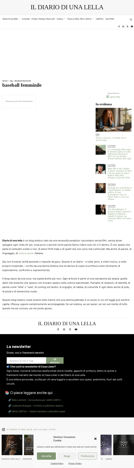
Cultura (112, 146)
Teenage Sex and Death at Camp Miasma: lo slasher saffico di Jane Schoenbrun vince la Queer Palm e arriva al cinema (120, 193)
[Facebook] (119, 27)
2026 (98, 134)
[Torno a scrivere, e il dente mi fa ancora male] (114, 119)
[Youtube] (132, 27)
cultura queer (26, 253)
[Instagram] (123, 27)
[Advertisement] (67, 53)
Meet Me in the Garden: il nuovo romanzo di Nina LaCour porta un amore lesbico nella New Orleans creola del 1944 (120, 173)
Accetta (46, 456)
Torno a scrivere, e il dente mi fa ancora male (111, 139)
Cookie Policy (57, 463)
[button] (95, 438)
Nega (67, 456)
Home (5, 81)
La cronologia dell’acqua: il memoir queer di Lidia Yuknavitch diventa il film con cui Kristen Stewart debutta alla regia (119, 154)
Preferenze (87, 456)
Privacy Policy (75, 463)
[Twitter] (127, 27)
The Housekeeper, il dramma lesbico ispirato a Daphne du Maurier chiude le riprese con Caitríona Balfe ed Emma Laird (119, 215)
